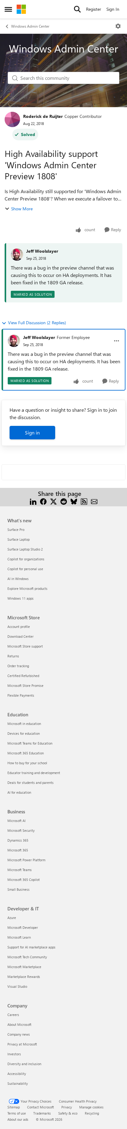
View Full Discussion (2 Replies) (37, 322)
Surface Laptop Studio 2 (25, 549)
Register (93, 9)
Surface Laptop (18, 539)
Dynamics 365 (17, 840)
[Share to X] (53, 501)
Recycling (92, 1113)
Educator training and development (33, 772)
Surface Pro (15, 529)
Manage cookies (91, 1107)
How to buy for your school (27, 763)
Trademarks (42, 1113)
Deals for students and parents (30, 782)
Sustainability (17, 1083)
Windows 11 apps (20, 598)
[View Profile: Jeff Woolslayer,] (17, 254)
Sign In (112, 9)
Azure (11, 917)
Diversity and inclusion (24, 1063)
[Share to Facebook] (43, 501)
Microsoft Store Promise (25, 685)
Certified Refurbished (23, 675)
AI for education (19, 792)
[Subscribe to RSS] (84, 501)
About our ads (17, 1119)
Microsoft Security (21, 830)
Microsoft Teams (19, 869)
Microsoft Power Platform (26, 860)
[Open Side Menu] (8, 9)
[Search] (77, 9)
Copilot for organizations (25, 559)
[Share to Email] (94, 501)
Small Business (18, 889)
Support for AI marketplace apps (31, 947)
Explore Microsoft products (27, 588)
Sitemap (13, 1107)
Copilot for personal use (25, 568)
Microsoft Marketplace (24, 966)
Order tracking (18, 666)
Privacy (66, 1107)
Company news (18, 1034)
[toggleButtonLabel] (118, 26)
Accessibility (16, 1073)
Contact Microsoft (40, 1107)
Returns (13, 656)
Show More (22, 209)
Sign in (32, 432)
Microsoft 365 (17, 850)
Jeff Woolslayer (42, 251)
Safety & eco (67, 1113)
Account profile (18, 626)
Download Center (20, 636)
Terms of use (16, 1113)
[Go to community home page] (21, 9)
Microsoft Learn (19, 937)
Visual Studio (17, 986)
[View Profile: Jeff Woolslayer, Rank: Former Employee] (14, 341)
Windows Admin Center (30, 26)
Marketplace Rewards (23, 976)
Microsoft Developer (22, 927)
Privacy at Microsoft (22, 1044)
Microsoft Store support (25, 646)
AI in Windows (18, 578)
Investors (14, 1054)
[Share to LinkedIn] (33, 501)
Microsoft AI (16, 820)
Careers (13, 1014)
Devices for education (23, 733)
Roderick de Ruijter (43, 116)
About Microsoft (19, 1024)
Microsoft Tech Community (27, 957)
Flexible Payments (20, 695)
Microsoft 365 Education (25, 753)
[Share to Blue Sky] (74, 501)
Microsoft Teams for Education (29, 743)
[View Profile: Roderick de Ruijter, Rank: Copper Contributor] (12, 119)
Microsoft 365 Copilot (23, 879)
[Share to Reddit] (63, 501)
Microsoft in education (24, 723)
